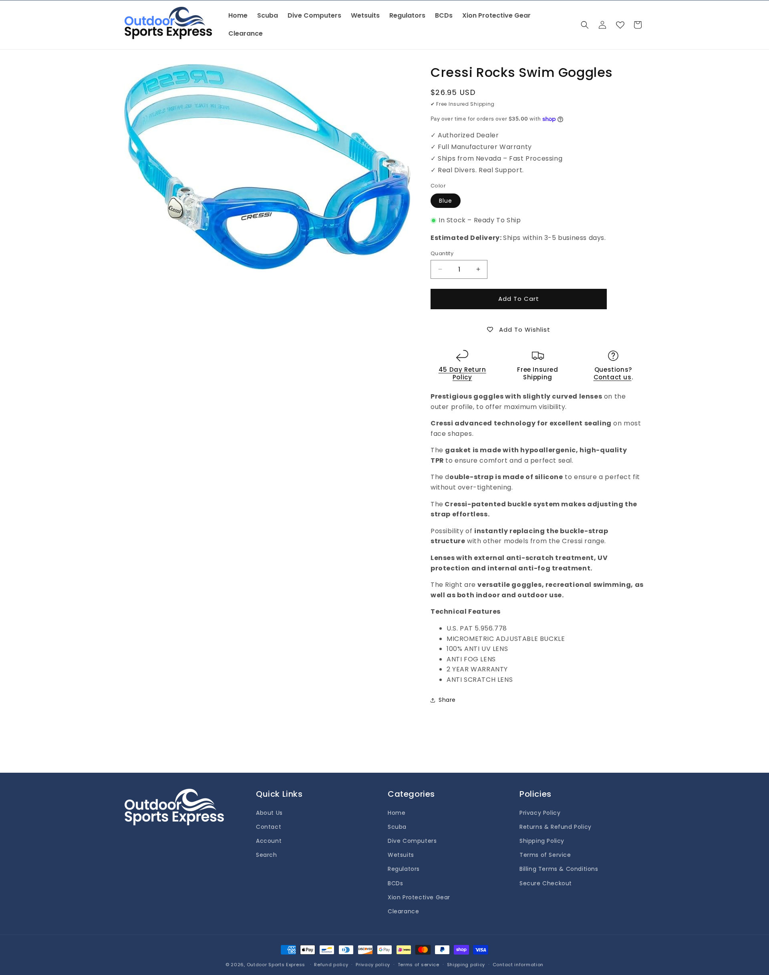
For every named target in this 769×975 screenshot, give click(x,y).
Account (269, 841)
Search (266, 855)
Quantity (442, 253)
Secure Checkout (545, 883)
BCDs (395, 883)
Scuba (397, 827)
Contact (268, 827)
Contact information (518, 964)
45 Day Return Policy (462, 373)
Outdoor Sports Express (277, 964)
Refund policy (331, 964)
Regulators (404, 869)
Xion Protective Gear (419, 897)
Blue (445, 201)
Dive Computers (412, 841)
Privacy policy (373, 964)
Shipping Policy (541, 841)
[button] (585, 25)
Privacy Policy (539, 813)
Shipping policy (466, 964)
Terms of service (418, 964)
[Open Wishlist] (620, 25)
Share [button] (447, 700)
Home (396, 813)
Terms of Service (545, 855)
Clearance (403, 911)
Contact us (613, 377)
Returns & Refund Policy (555, 827)
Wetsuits (401, 855)
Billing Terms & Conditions (558, 869)
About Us (269, 813)
